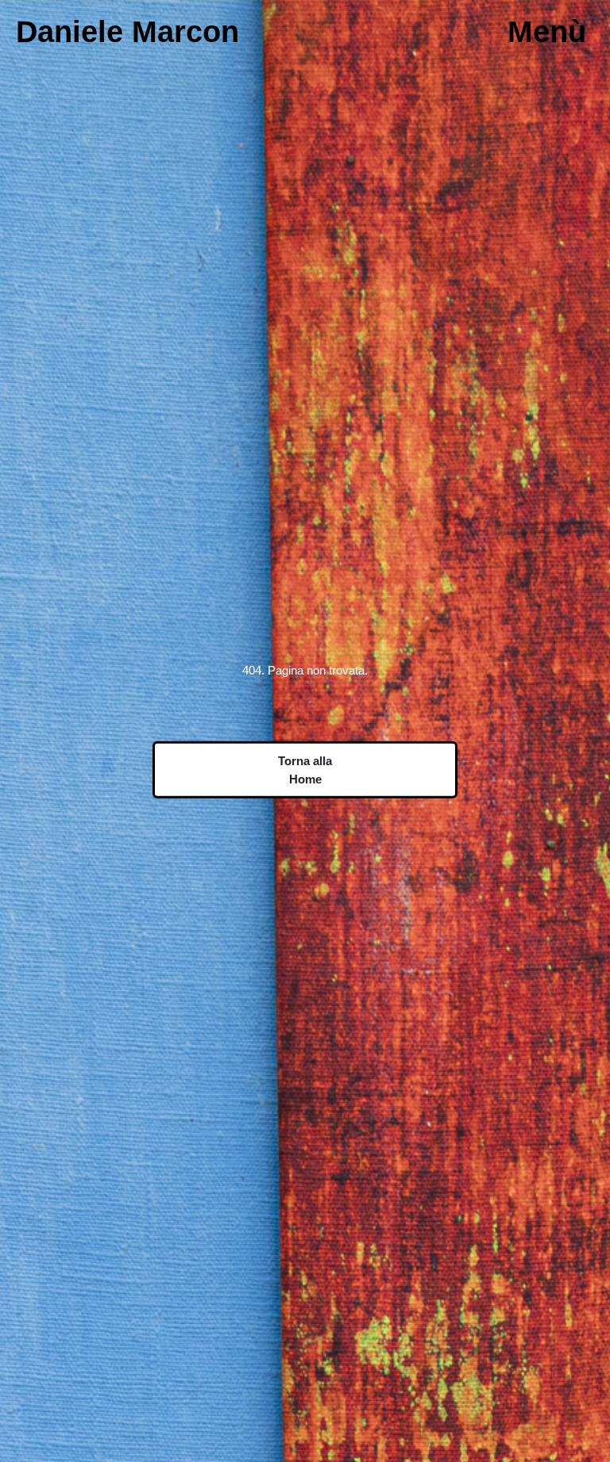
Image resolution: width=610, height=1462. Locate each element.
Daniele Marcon (127, 31)
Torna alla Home (305, 770)
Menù (547, 31)
